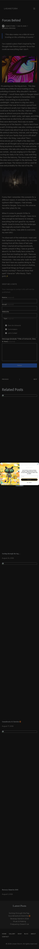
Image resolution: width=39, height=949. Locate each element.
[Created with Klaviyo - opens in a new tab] (19, 485)
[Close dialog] (37, 464)
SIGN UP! (29, 479)
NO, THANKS (29, 482)
